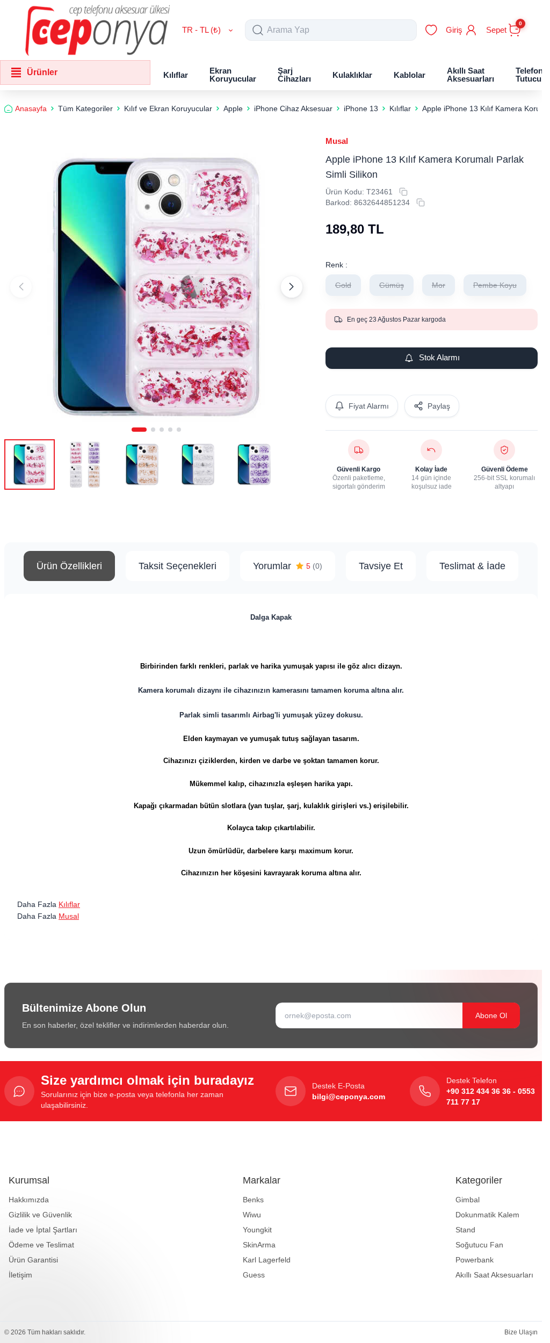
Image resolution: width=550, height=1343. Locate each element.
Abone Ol (491, 1015)
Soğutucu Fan (479, 1244)
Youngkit (257, 1229)
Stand (465, 1229)
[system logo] (97, 30)
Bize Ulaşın (521, 1332)
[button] (139, 429)
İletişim (20, 1275)
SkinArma (259, 1244)
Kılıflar (69, 904)
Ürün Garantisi (33, 1259)
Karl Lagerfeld (267, 1259)
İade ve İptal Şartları (43, 1229)
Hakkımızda (29, 1199)
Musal (336, 141)
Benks (253, 1199)
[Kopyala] (403, 191)
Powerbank (474, 1259)
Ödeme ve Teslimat (41, 1244)
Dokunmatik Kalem (487, 1214)
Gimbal (467, 1199)
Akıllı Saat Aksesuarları (494, 1275)
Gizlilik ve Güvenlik (40, 1214)
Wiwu (252, 1214)
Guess (254, 1275)
